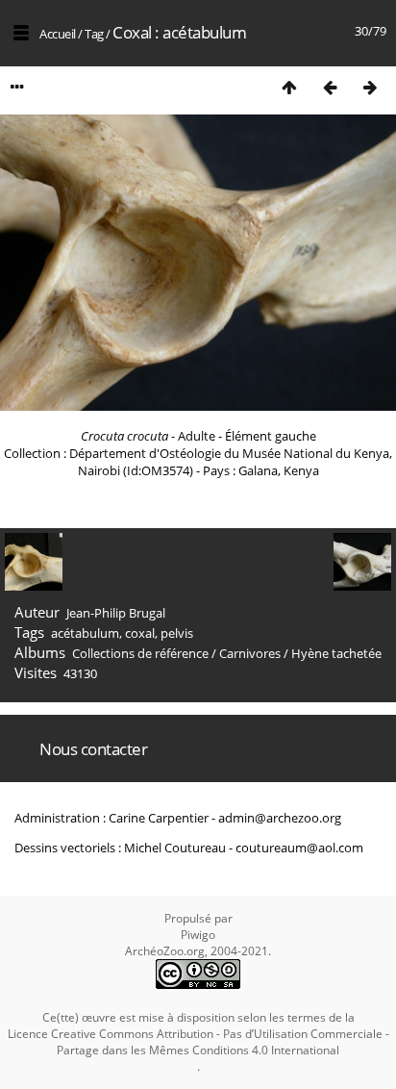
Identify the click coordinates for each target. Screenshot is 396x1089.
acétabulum (85, 633)
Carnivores (250, 653)
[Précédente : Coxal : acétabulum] (329, 87)
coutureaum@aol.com (299, 847)
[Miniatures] (289, 87)
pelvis (177, 633)
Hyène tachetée (336, 653)
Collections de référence (140, 653)
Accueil (57, 33)
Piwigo (198, 934)
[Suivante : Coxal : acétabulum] (370, 87)
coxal (140, 633)
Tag (94, 33)
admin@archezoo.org (279, 817)
